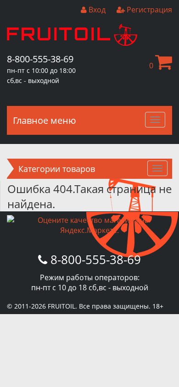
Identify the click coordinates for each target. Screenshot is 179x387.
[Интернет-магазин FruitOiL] (72, 43)
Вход (96, 10)
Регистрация (148, 10)
